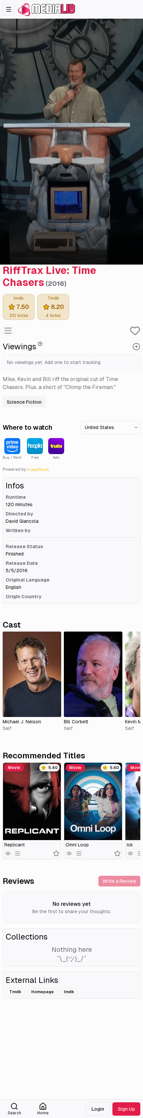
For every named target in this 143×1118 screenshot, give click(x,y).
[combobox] (110, 427)
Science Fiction (24, 402)
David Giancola (22, 521)
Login (97, 1109)
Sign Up (126, 1109)
